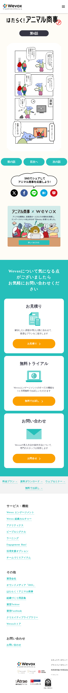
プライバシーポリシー (59, 665)
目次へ (34, 161)
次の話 (57, 161)
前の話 (11, 161)
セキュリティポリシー (59, 660)
